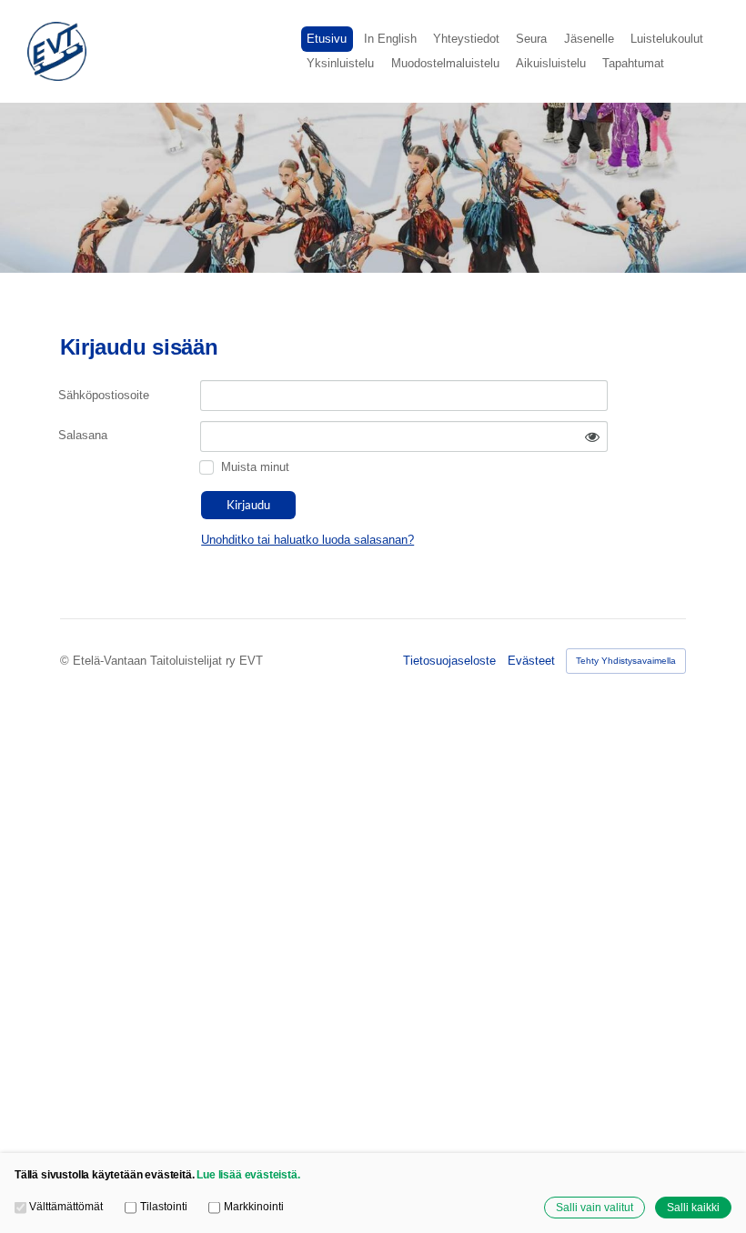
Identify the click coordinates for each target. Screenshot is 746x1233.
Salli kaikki (693, 1207)
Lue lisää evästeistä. (248, 1174)
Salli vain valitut (594, 1207)
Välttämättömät (66, 1206)
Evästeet (531, 661)
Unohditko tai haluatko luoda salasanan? (307, 539)
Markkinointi (253, 1206)
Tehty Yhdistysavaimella (626, 661)
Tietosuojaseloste (449, 661)
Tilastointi (163, 1206)
